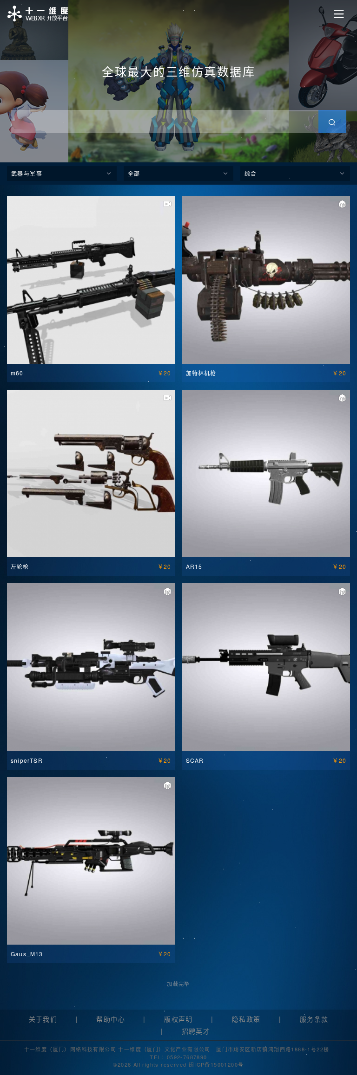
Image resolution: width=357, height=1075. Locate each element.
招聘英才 (196, 1031)
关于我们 (43, 1019)
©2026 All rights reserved (150, 1064)
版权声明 (178, 1019)
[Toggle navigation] (339, 14)
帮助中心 (110, 1019)
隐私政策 (246, 1019)
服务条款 (314, 1019)
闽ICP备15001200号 (216, 1064)
